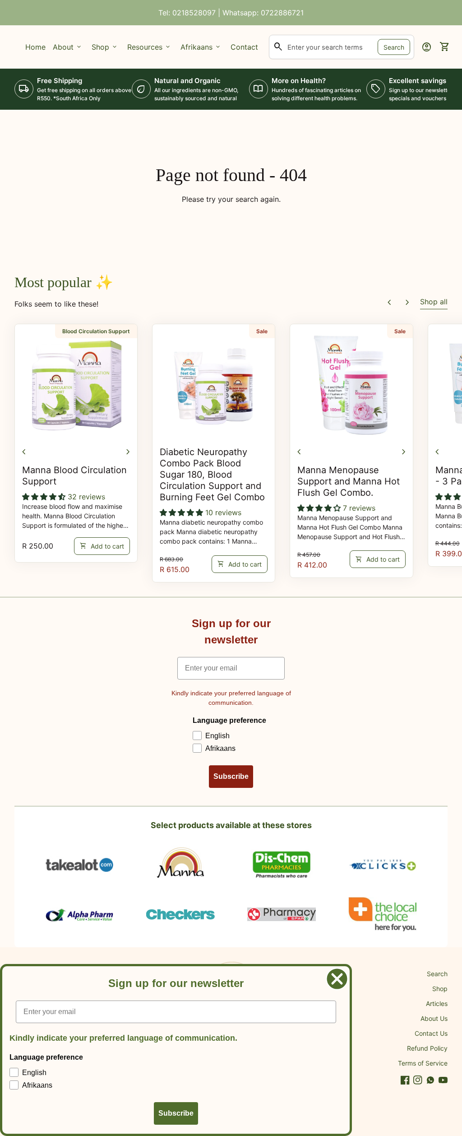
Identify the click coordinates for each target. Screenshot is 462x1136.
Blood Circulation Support (96, 331)
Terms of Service (423, 1063)
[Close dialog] (337, 979)
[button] (45, 496)
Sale (262, 331)
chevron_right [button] (407, 302)
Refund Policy (427, 1048)
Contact (244, 46)
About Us (434, 1018)
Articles (437, 1003)
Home (35, 46)
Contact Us (431, 1033)
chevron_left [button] (389, 302)
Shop (440, 988)
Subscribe (231, 776)
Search (393, 47)
